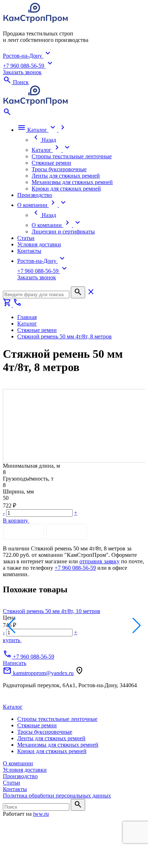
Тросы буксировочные (44, 732)
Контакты (15, 789)
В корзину (16, 520)
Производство (20, 776)
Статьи (11, 783)
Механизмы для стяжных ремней (57, 745)
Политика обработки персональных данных (57, 795)
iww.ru (41, 814)
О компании (18, 763)
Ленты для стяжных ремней (51, 738)
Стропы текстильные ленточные (57, 719)
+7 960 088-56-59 (75, 568)
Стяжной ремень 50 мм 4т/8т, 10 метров (51, 611)
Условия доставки (25, 770)
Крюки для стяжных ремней (52, 751)
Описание (23, 532)
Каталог (13, 707)
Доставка (66, 532)
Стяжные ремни (37, 725)
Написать (14, 663)
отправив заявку (99, 561)
